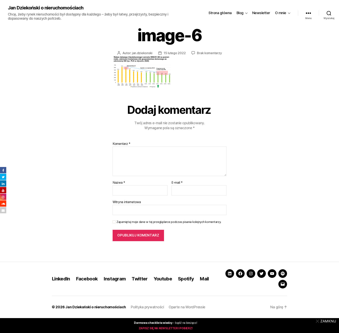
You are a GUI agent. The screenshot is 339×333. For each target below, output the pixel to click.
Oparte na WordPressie (187, 307)
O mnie (280, 13)
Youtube (163, 279)
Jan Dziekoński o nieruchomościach (45, 7)
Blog (240, 13)
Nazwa (119, 182)
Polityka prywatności (147, 307)
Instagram (115, 279)
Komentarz (121, 144)
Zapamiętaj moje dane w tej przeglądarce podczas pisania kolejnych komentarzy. (169, 222)
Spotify (186, 279)
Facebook (87, 279)
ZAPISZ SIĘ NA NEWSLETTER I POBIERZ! (166, 328)
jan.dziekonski (142, 53)
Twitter (140, 279)
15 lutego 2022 (175, 53)
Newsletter (261, 13)
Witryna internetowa (127, 202)
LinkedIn (61, 279)
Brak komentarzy (209, 53)
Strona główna (220, 13)
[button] (326, 321)
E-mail (177, 182)
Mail (204, 279)
